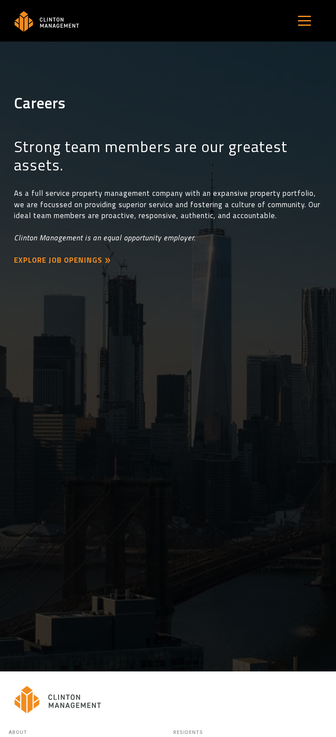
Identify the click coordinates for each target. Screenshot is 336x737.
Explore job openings (58, 260)
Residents (188, 732)
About (18, 732)
